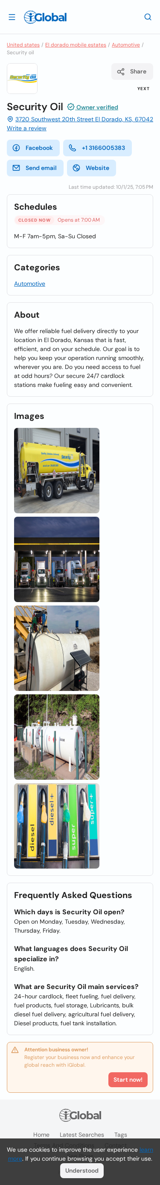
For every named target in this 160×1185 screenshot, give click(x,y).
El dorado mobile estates (75, 44)
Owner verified (96, 107)
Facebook (39, 148)
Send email (41, 168)
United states (23, 44)
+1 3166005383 (103, 148)
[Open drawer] (11, 16)
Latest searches (82, 1134)
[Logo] (45, 17)
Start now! (128, 1079)
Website (97, 168)
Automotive (126, 44)
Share (138, 71)
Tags (120, 1134)
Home (41, 1134)
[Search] (148, 16)
